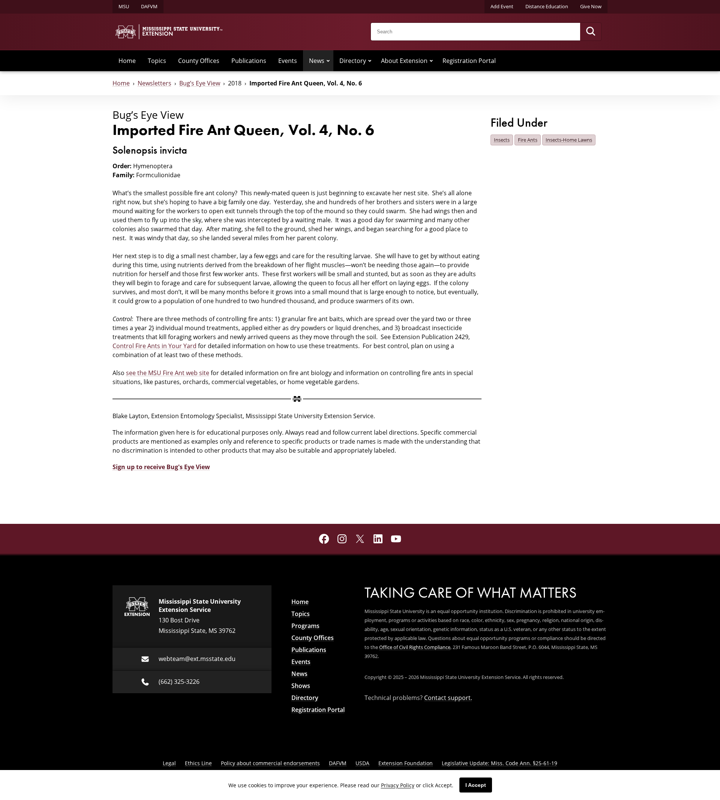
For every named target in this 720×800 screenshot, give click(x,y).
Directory (352, 60)
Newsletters (154, 83)
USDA (362, 763)
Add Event (501, 6)
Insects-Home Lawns (569, 140)
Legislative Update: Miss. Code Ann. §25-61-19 (499, 763)
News (316, 60)
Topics (157, 60)
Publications (248, 60)
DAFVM (149, 6)
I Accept (475, 785)
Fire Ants (527, 140)
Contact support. (448, 697)
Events (287, 60)
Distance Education (546, 6)
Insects (502, 140)
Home (127, 60)
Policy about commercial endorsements (270, 763)
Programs (305, 626)
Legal (169, 763)
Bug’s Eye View (199, 83)
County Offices (198, 60)
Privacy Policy (397, 785)
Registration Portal (469, 60)
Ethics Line (198, 763)
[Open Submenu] (328, 60)
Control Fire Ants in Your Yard (154, 346)
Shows (300, 686)
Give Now (591, 6)
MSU (123, 6)
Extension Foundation (405, 763)
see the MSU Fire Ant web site (167, 373)
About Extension (404, 60)
